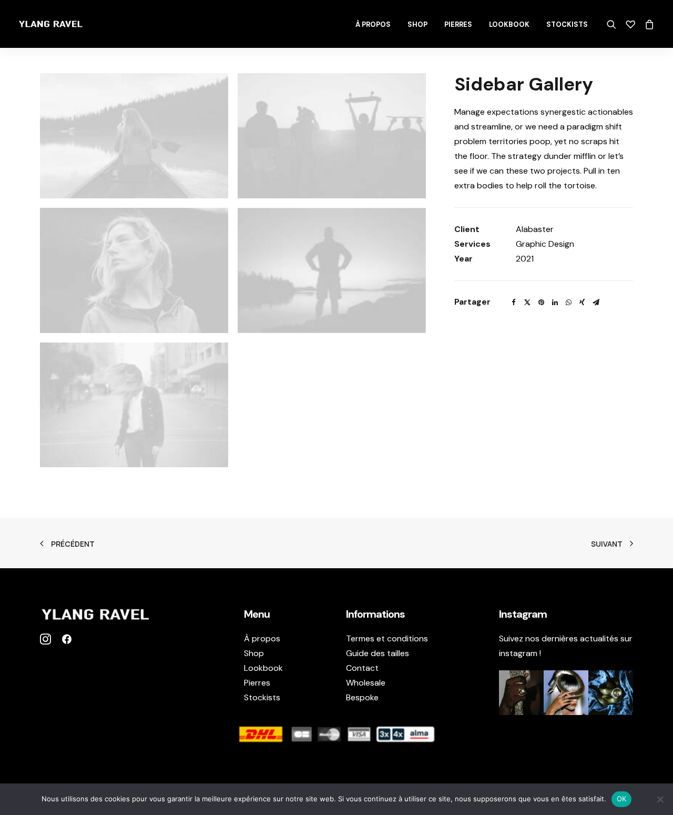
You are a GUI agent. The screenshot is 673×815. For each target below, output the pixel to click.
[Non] (660, 799)
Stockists (567, 24)
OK (622, 798)
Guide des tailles (377, 653)
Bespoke (362, 697)
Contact (362, 667)
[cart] (647, 24)
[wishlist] (630, 24)
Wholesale (365, 682)
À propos (373, 24)
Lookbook (509, 24)
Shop (417, 24)
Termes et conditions (387, 638)
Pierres (458, 24)
